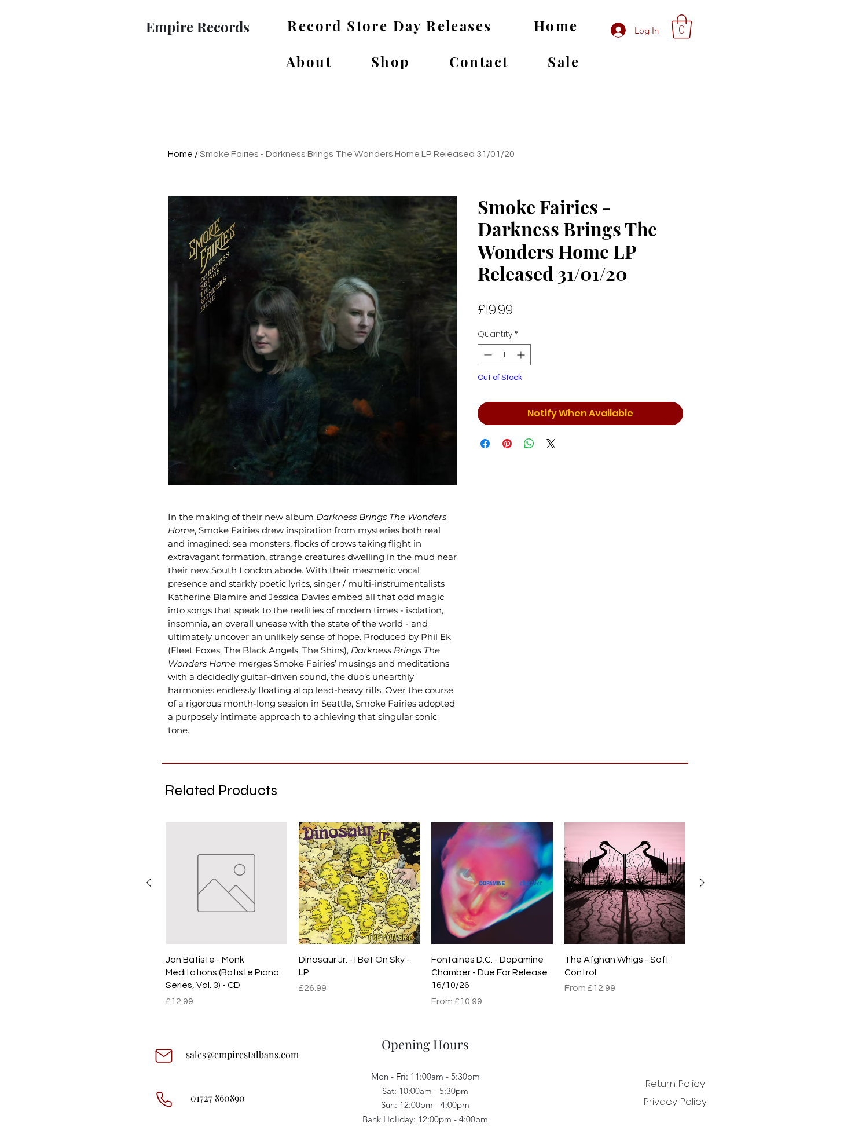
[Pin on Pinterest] (507, 444)
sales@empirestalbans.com (242, 1054)
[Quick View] (226, 883)
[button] (682, 26)
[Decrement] (486, 355)
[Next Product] (702, 883)
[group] (425, 915)
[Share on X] (551, 444)
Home (180, 154)
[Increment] (522, 355)
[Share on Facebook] (485, 444)
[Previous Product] (149, 883)
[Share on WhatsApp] (529, 444)
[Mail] (163, 1055)
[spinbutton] (504, 355)
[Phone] (163, 1099)
